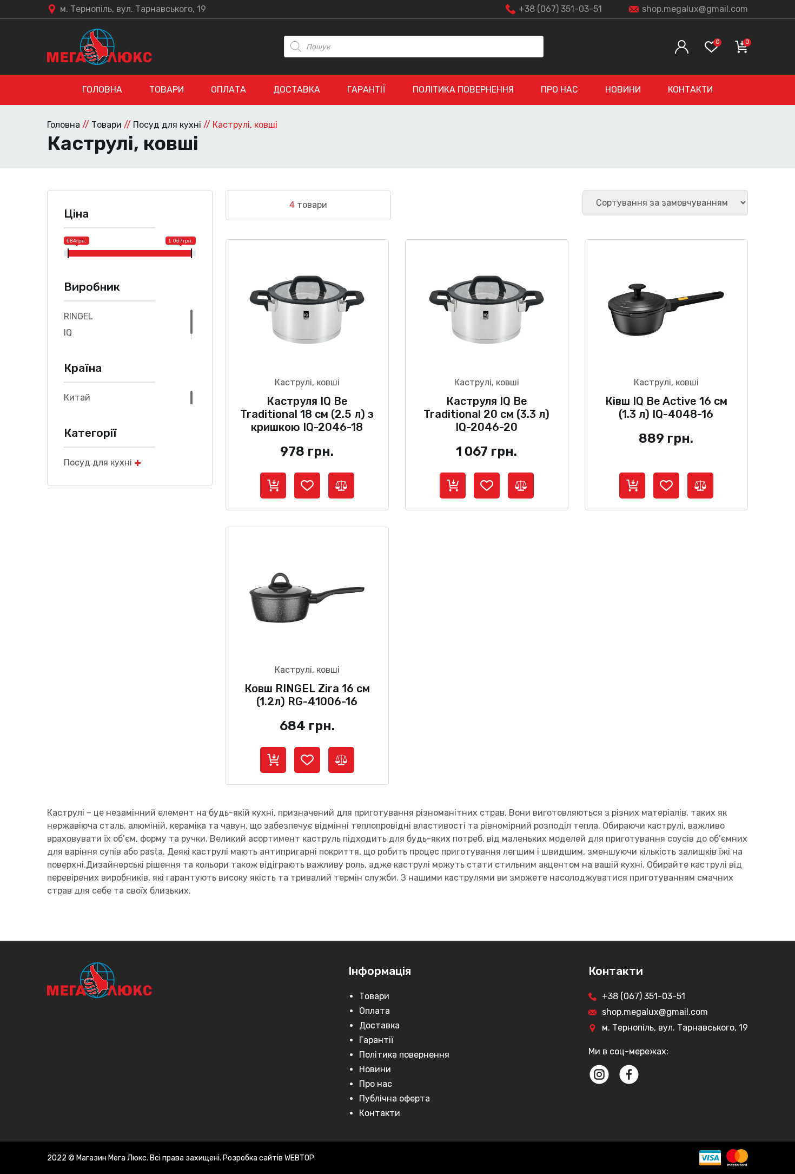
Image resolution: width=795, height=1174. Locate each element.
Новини (623, 89)
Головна (102, 89)
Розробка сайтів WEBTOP (268, 1158)
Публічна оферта (394, 1098)
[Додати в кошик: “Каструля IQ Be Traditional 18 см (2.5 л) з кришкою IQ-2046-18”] (273, 486)
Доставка (296, 89)
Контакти (690, 89)
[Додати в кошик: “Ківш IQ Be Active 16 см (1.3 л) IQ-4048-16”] (632, 486)
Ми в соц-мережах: (628, 1051)
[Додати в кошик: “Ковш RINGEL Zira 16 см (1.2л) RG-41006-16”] (273, 760)
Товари (166, 89)
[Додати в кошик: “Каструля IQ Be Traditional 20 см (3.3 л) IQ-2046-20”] (453, 486)
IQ (68, 332)
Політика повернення (463, 89)
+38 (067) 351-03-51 (560, 9)
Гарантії (366, 89)
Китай (77, 397)
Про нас (559, 89)
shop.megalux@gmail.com (695, 9)
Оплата (228, 89)
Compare (341, 486)
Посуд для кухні (167, 125)
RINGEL (78, 316)
